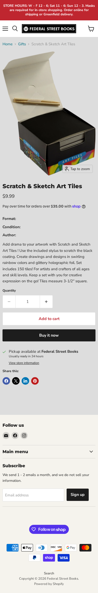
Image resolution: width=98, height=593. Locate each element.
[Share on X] (16, 381)
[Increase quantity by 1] (46, 301)
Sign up (78, 494)
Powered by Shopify (49, 584)
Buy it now (49, 335)
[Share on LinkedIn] (25, 381)
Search (49, 573)
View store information (24, 363)
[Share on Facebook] (6, 381)
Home (8, 44)
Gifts (22, 44)
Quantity (9, 291)
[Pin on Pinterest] (35, 381)
